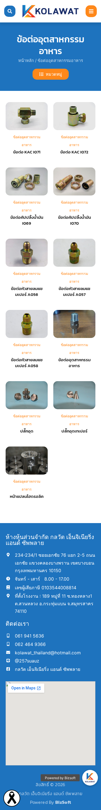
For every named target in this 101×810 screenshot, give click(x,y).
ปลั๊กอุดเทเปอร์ (74, 431)
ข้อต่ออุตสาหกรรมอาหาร (74, 362)
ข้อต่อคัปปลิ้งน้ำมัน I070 (74, 220)
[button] (91, 11)
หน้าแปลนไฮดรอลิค (26, 496)
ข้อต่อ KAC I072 (74, 152)
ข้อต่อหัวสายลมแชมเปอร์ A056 (27, 291)
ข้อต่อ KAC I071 (26, 152)
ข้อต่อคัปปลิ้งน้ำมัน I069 (26, 220)
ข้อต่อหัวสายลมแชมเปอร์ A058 (27, 362)
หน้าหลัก (26, 60)
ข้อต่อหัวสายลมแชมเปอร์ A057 (74, 291)
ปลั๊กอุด (26, 431)
